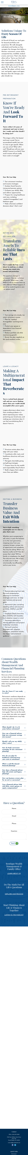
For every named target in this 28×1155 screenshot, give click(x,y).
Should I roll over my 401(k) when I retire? (12, 742)
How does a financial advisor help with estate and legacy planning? (12, 771)
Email (14, 816)
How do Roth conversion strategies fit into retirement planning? (12, 749)
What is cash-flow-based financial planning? (10, 764)
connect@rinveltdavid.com (14, 1142)
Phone (14, 823)
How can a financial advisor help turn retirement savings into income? (12, 735)
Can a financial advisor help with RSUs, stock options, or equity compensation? (12, 786)
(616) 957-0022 (15, 1134)
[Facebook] (13, 1145)
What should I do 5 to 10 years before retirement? (11, 728)
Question (14, 831)
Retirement (14, 1153)
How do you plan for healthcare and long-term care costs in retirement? (11, 757)
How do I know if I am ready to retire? (12, 692)
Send (13, 843)
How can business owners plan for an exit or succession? (13, 779)
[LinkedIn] (15, 1145)
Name (14, 808)
